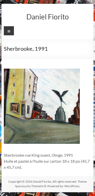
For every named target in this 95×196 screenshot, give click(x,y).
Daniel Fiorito (47, 16)
